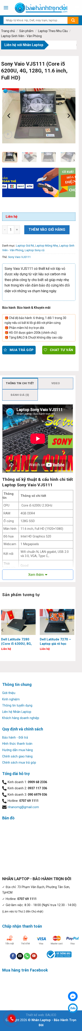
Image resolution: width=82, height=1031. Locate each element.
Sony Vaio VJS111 (19, 257)
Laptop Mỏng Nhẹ (46, 245)
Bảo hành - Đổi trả (15, 737)
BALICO (50, 1015)
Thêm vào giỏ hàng (47, 229)
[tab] (20, 383)
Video (55, 383)
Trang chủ (8, 31)
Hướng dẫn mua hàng (17, 750)
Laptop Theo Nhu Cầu (53, 31)
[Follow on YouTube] (34, 956)
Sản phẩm (26, 31)
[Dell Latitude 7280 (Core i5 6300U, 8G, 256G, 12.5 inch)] (18, 622)
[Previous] (9, 115)
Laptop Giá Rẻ (25, 245)
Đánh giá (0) (20, 395)
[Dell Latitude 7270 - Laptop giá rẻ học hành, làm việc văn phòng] (57, 622)
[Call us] (27, 956)
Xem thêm (36, 575)
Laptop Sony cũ (34, 250)
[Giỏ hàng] (76, 8)
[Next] (68, 115)
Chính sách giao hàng (17, 756)
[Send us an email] (20, 956)
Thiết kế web (35, 1015)
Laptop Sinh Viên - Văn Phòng (21, 36)
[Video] (8, 134)
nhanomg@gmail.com (23, 807)
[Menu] (6, 7)
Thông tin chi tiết (20, 383)
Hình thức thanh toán (17, 744)
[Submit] (73, 20)
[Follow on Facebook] (13, 956)
